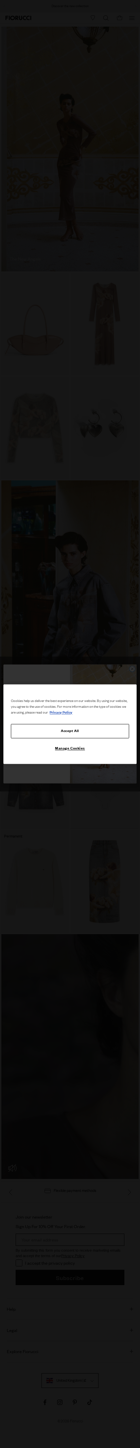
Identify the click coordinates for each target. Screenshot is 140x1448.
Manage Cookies (70, 748)
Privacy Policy (61, 712)
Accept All (70, 730)
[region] (69, 724)
